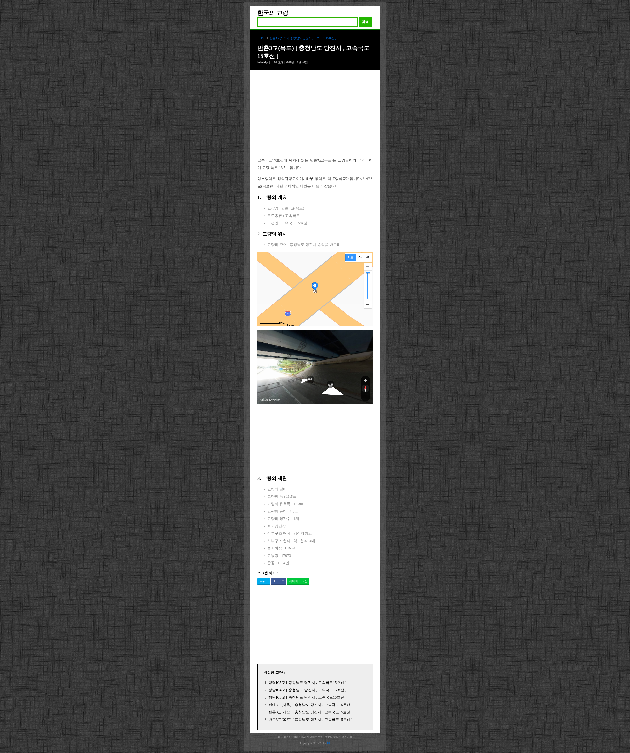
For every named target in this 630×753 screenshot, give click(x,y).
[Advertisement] (315, 117)
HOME (261, 38)
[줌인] (365, 380)
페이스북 (278, 581)
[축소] (368, 304)
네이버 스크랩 (298, 581)
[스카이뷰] (363, 257)
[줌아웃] (365, 396)
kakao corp (264, 399)
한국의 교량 (272, 13)
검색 (365, 22)
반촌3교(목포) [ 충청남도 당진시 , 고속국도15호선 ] (302, 38)
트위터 (263, 581)
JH (328, 743)
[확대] (368, 267)
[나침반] (365, 388)
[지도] (350, 257)
